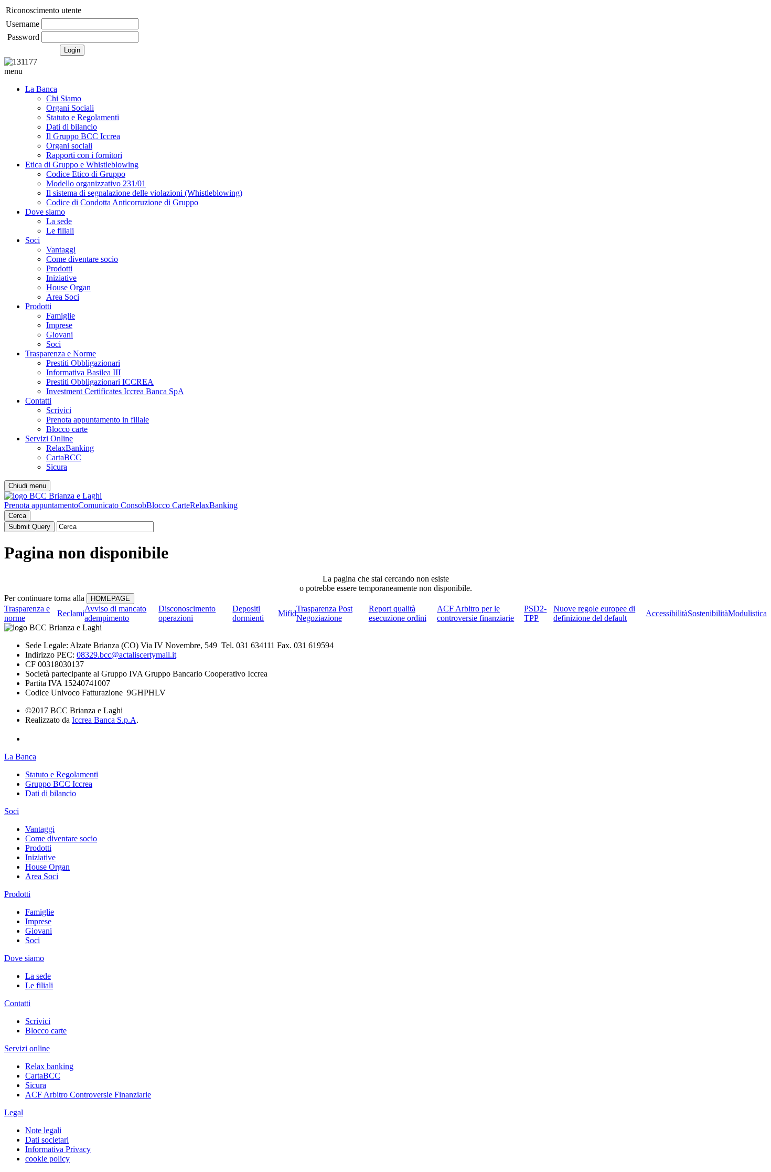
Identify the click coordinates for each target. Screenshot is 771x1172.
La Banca (41, 89)
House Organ (68, 287)
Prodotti (59, 268)
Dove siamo (45, 211)
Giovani (59, 334)
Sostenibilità (708, 613)
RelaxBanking (70, 448)
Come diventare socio (82, 259)
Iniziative (61, 277)
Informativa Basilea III (83, 372)
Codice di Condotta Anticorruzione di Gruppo (122, 202)
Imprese (59, 325)
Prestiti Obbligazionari (83, 362)
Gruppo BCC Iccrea (58, 783)
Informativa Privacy (58, 1149)
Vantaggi (61, 249)
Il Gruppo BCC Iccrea (83, 136)
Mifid (287, 613)
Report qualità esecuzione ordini (397, 613)
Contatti (38, 400)
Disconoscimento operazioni (187, 613)
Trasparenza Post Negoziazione (324, 613)
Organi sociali (69, 145)
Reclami (70, 613)
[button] (385, 71)
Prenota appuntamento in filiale (97, 419)
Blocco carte (67, 429)
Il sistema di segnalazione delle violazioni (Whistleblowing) (144, 192)
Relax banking (49, 1066)
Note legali (43, 1130)
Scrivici (58, 410)
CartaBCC (63, 457)
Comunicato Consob (112, 505)
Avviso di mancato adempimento (115, 613)
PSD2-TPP (535, 613)
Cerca (17, 516)
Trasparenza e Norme (60, 353)
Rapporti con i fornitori (84, 155)
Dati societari (47, 1139)
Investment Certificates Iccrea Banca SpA (115, 391)
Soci (32, 240)
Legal (13, 1112)
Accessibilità (667, 613)
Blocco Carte (168, 505)
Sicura (56, 466)
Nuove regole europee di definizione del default (594, 613)
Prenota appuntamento (41, 505)
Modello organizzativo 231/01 (96, 183)
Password (23, 37)
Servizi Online (49, 438)
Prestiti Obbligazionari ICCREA (100, 381)
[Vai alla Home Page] (53, 495)
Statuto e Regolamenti (82, 117)
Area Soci (62, 296)
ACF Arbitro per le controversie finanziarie (475, 613)
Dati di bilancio (71, 126)
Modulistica (747, 613)
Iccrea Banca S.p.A (104, 719)
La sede (59, 221)
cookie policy (47, 1158)
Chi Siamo (63, 98)
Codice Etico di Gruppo (85, 174)
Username (22, 23)
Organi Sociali (70, 107)
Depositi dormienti (248, 613)
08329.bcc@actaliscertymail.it (126, 654)
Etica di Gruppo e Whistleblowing (81, 164)
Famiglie (60, 315)
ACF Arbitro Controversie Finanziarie (88, 1094)
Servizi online (27, 1048)
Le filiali (60, 230)
